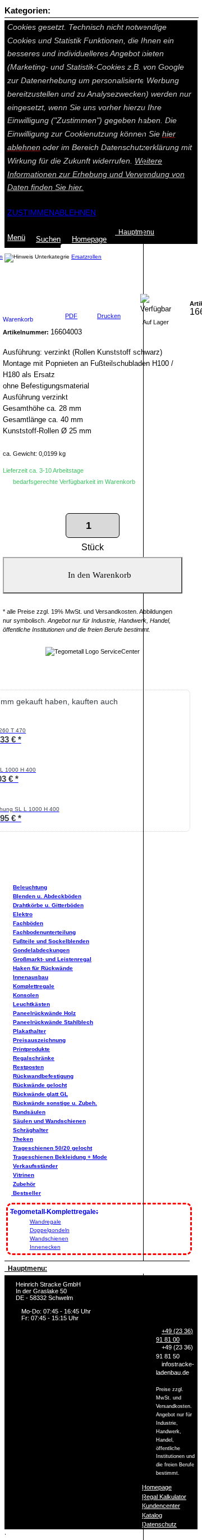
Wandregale (45, 1222)
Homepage (157, 1487)
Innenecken (45, 1247)
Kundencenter (161, 1505)
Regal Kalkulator (164, 1496)
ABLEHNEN (75, 212)
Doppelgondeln (50, 1230)
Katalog (152, 1515)
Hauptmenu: (25, 1268)
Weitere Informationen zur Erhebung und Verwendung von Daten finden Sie (96, 174)
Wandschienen (49, 1238)
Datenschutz (159, 1524)
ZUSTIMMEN (30, 212)
